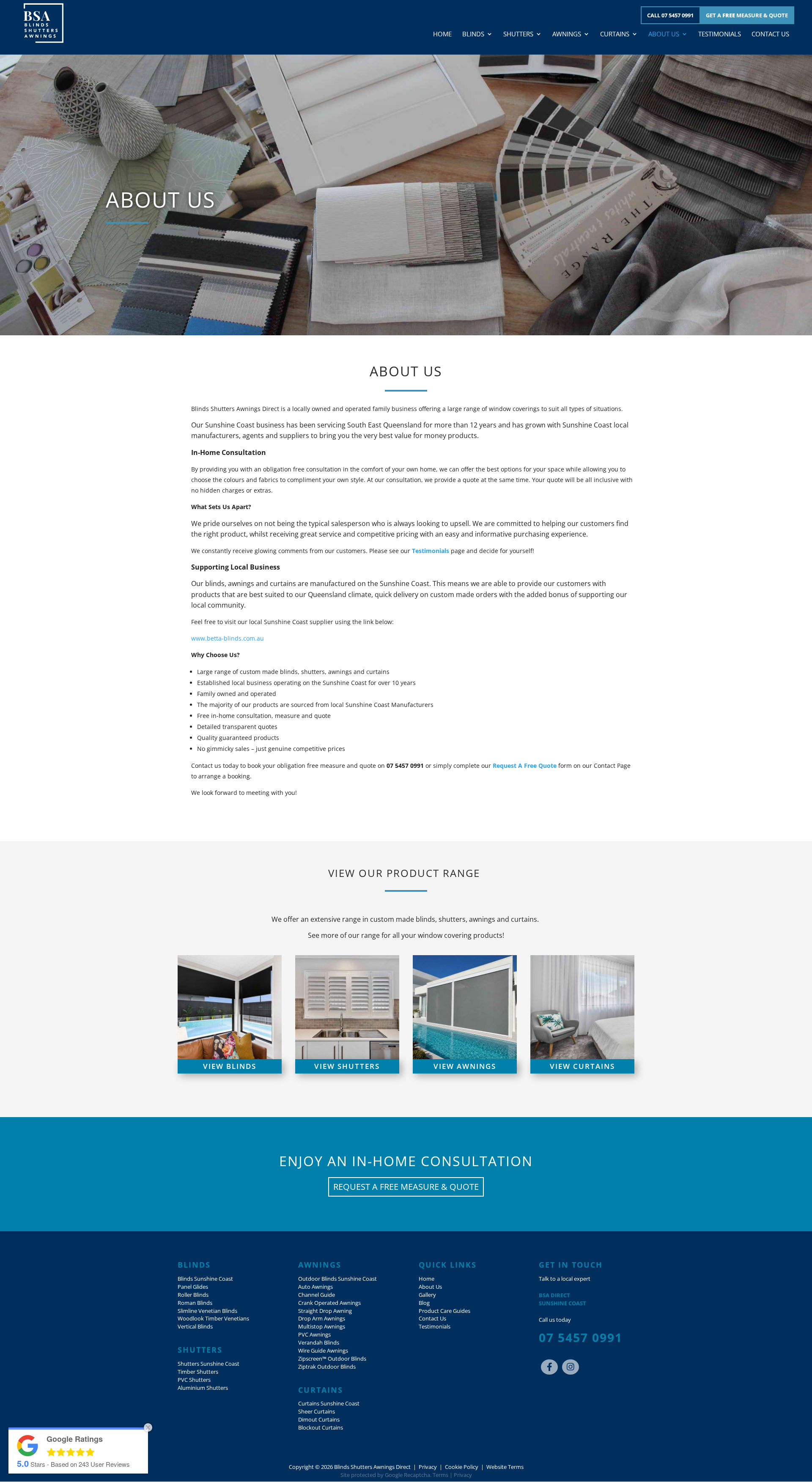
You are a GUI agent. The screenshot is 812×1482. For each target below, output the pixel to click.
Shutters (518, 34)
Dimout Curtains (319, 1419)
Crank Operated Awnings (329, 1303)
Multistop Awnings (321, 1326)
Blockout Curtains (320, 1427)
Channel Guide (316, 1294)
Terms (440, 1475)
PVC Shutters (194, 1379)
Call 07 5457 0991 (670, 15)
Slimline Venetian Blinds (207, 1311)
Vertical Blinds (195, 1326)
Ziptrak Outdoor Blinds (327, 1366)
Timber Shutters (198, 1371)
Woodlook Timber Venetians (213, 1318)
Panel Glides (193, 1286)
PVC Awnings (314, 1334)
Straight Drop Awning (325, 1311)
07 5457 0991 (581, 1337)
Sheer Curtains (316, 1411)
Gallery (427, 1294)
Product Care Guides (444, 1311)
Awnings (566, 34)
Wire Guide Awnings (323, 1350)
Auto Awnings (315, 1286)
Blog (424, 1303)
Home (442, 34)
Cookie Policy (461, 1467)
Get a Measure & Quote (747, 15)
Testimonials (719, 34)
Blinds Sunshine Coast (205, 1278)
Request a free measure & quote (406, 1186)
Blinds (473, 34)
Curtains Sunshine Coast (328, 1403)
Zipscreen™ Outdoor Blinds (332, 1358)
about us (160, 199)
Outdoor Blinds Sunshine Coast (337, 1278)
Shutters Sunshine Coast (208, 1363)
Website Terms (505, 1467)
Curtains (614, 34)
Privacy (428, 1467)
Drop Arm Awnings (321, 1318)
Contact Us (770, 34)
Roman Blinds (195, 1303)
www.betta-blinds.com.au (227, 638)
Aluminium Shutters (203, 1388)
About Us (663, 34)
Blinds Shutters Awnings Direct (372, 1467)
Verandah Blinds (318, 1342)
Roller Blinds (193, 1294)
